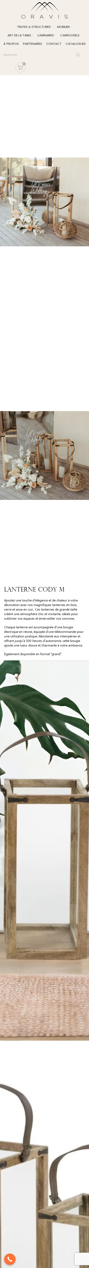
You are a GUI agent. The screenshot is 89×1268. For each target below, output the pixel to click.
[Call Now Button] (10, 1259)
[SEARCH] (78, 54)
